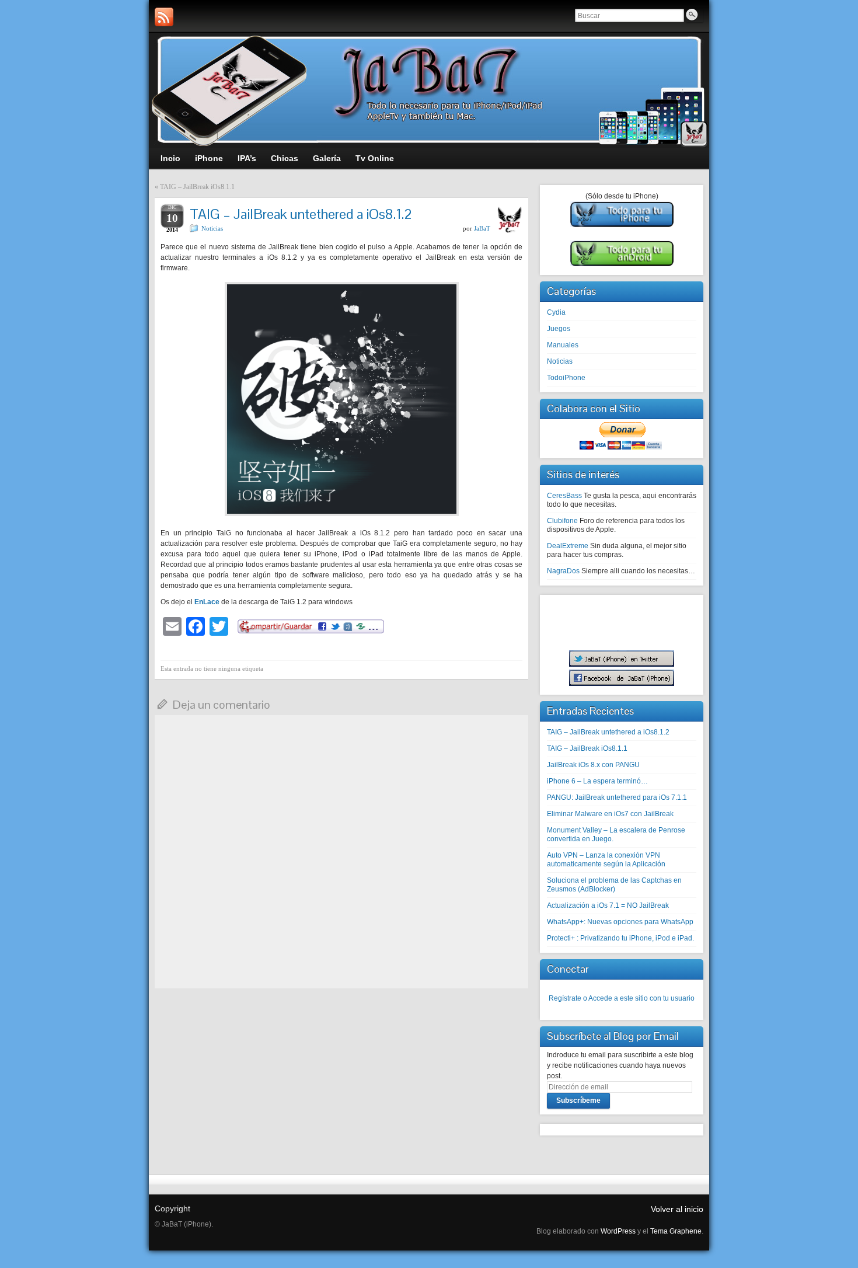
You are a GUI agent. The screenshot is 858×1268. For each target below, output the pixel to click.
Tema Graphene (676, 1231)
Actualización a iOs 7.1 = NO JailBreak (608, 905)
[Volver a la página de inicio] (429, 90)
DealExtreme (567, 546)
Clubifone (562, 521)
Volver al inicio (677, 1209)
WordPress (618, 1231)
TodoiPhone (566, 378)
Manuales (562, 345)
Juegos (558, 329)
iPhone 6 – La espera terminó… (597, 781)
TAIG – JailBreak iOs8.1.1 (197, 187)
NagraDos (563, 571)
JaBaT (482, 228)
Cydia (556, 312)
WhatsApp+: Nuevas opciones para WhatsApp (620, 922)
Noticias (212, 228)
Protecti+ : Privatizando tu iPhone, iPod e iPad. (620, 938)
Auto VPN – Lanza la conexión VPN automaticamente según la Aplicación (606, 859)
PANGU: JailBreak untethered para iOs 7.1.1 (617, 797)
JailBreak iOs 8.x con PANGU (593, 765)
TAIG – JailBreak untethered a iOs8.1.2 (608, 732)
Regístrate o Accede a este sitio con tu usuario (622, 998)
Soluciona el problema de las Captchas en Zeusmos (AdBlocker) (614, 884)
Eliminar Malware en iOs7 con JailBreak (610, 814)
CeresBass (564, 496)
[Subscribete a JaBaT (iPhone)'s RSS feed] (164, 17)
